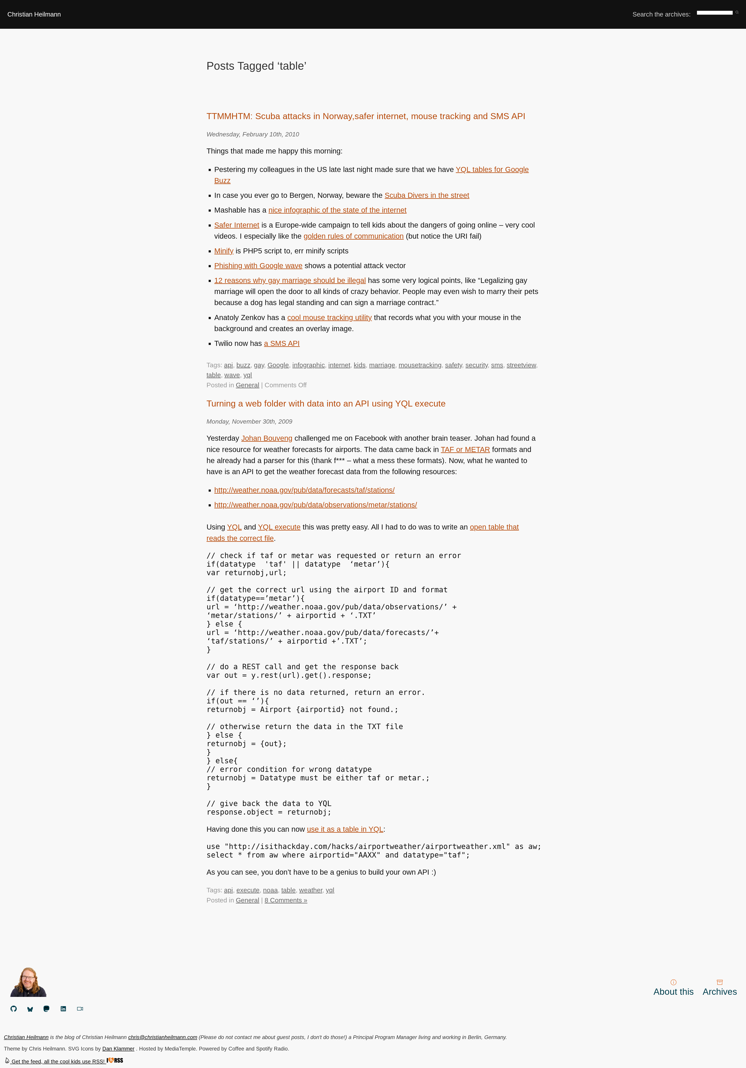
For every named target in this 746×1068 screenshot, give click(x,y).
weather (310, 890)
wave (232, 375)
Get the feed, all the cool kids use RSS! (58, 1061)
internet (339, 365)
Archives (720, 992)
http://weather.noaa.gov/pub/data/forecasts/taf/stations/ (304, 490)
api (228, 365)
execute (279, 527)
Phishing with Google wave (258, 266)
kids (360, 365)
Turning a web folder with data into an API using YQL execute (326, 403)
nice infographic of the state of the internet (337, 210)
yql (247, 375)
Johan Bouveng (266, 438)
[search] (737, 12)
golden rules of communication (354, 236)
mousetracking (420, 365)
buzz (243, 365)
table (214, 375)
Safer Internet (236, 225)
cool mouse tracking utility (329, 317)
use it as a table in (345, 829)
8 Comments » (286, 900)
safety (453, 365)
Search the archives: (662, 14)
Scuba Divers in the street (427, 195)
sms (497, 365)
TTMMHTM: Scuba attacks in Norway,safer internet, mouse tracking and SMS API (366, 116)
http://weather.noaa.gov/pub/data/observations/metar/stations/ (315, 505)
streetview (521, 365)
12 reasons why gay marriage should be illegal (290, 280)
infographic (308, 365)
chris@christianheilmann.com (162, 1037)
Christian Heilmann (34, 14)
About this (674, 992)
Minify (224, 251)
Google (278, 365)
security (476, 365)
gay (259, 365)
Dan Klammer (118, 1049)
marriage (382, 365)
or (465, 449)
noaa (270, 890)
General (247, 385)
